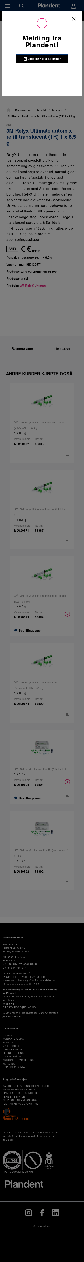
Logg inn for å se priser (44, 59)
